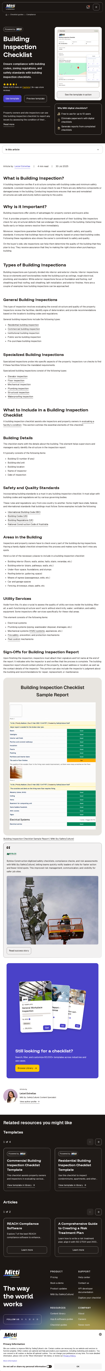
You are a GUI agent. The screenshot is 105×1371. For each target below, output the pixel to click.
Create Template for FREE (52, 715)
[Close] (90, 649)
